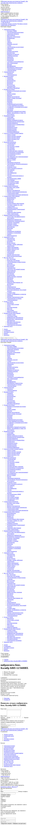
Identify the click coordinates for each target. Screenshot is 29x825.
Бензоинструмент (9, 76)
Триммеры (10, 77)
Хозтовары (10, 110)
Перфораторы (11, 38)
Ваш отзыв (4, 716)
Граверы (9, 50)
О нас (5, 737)
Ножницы (10, 99)
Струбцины (10, 108)
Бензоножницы (11, 80)
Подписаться (4, 727)
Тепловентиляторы (12, 323)
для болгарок (10, 145)
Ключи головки (11, 93)
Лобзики (9, 42)
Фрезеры (9, 64)
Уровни (9, 234)
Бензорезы (10, 83)
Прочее (9, 161)
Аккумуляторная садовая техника (16, 262)
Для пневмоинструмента (14, 153)
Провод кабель (11, 250)
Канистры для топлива (13, 260)
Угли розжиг (10, 310)
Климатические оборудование (12, 313)
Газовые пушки (11, 314)
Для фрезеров (11, 184)
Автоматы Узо (11, 240)
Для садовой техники (13, 181)
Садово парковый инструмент (15, 105)
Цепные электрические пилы (15, 297)
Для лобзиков (11, 148)
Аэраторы (10, 263)
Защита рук (10, 140)
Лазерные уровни (12, 224)
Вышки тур (10, 200)
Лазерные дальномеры (13, 222)
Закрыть (3, 799)
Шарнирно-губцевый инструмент (16, 111)
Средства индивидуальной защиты (13, 133)
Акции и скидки (12, 23)
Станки (9, 45)
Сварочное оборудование (14, 212)
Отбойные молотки (12, 55)
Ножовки (9, 101)
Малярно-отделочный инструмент (16, 91)
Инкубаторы (10, 273)
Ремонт (6, 333)
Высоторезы (10, 266)
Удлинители (10, 253)
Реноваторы (10, 60)
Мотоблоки (10, 278)
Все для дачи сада (9, 257)
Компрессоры (11, 118)
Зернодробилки (11, 270)
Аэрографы (10, 117)
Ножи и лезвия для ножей (14, 98)
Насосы (9, 285)
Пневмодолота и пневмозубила (15, 124)
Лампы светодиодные (13, 249)
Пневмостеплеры (12, 129)
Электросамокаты (12, 74)
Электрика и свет (8, 237)
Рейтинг (3, 717)
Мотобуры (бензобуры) (13, 88)
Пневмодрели (11, 126)
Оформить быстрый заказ (19, 823)
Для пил (9, 174)
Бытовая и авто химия (13, 187)
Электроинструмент (9, 29)
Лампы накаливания (12, 247)
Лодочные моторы (12, 307)
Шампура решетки (12, 311)
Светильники (11, 251)
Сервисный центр (9, 736)
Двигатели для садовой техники (16, 269)
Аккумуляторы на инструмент (15, 47)
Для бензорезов (11, 143)
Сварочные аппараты (13, 34)
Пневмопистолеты (12, 127)
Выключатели (11, 238)
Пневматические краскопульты (15, 121)
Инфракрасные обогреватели (15, 317)
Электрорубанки (11, 70)
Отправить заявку (5, 795)
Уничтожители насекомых (14, 325)
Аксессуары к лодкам (13, 304)
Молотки (9, 95)
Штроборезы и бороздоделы (15, 67)
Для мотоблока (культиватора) (15, 152)
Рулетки (9, 230)
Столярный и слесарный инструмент (17, 107)
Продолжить (4, 719)
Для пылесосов (11, 155)
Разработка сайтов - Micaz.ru (9, 786)
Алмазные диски (11, 167)
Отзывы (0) (7, 699)
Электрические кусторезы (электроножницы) (14, 299)
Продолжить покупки (6, 823)
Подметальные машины (13, 288)
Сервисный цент (5, 25)
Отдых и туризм (8, 301)
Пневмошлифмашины (13, 132)
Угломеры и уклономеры (14, 232)
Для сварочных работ (13, 183)
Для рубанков (11, 180)
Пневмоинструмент (9, 115)
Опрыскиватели (11, 287)
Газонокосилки (11, 86)
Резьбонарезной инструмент (15, 104)
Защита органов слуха (13, 139)
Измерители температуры (14, 219)
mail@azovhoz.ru (5, 11)
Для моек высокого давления (15, 151)
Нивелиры (10, 228)
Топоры (9, 92)
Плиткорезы (10, 58)
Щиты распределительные (14, 256)
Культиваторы (11, 275)
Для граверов (10, 170)
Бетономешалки (11, 197)
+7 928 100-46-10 (5, 22)
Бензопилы (10, 82)
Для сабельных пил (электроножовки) (17, 156)
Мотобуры (10, 279)
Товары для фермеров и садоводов (16, 294)
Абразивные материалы (13, 162)
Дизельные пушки (12, 316)
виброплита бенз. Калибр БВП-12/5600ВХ (15, 661)
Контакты (13, 25)
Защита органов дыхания (14, 136)
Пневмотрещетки (12, 130)
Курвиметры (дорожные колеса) (16, 221)
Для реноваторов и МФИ (14, 178)
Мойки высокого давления (14, 276)
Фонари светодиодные (13, 254)
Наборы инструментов (13, 96)
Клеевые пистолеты (12, 51)
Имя (2, 791)
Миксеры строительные (13, 36)
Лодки (9, 306)
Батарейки (10, 241)
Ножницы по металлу (13, 54)
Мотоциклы (10, 303)
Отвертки (9, 102)
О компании (4, 23)
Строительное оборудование (12, 196)
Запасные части (8, 326)
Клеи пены (10, 189)
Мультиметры (11, 227)
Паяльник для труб (12, 44)
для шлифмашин (11, 158)
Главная (6, 659)
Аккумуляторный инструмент (15, 32)
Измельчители (11, 272)
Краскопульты (11, 53)
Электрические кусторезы (14, 69)
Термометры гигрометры (14, 231)
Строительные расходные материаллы (17, 194)
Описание (6, 698)
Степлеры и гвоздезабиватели (15, 61)
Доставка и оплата (22, 23)
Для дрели (10, 171)
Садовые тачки (11, 292)
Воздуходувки (11, 85)
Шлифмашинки (11, 66)
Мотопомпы (10, 281)
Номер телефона (23, 791)
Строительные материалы (11, 186)
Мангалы (9, 308)
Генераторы (10, 79)
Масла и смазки (11, 159)
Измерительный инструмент (12, 215)
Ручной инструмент (9, 89)
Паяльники (10, 57)
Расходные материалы (10, 142)
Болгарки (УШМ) (12, 31)
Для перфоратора (12, 172)
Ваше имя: (3, 709)
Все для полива (11, 259)
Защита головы (11, 134)
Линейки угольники (12, 225)
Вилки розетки (11, 243)
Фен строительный (12, 63)
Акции (6, 329)
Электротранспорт (9, 72)
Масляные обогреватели (13, 322)
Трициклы (10, 73)
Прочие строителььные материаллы (17, 191)
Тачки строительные (12, 213)
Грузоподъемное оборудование (15, 203)
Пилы (8, 39)
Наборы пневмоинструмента (15, 120)
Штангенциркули (12, 235)
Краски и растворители (13, 190)
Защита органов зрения (13, 137)
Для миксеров (11, 149)
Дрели (9, 41)
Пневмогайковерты (12, 123)
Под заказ (3, 691)
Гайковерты (10, 48)
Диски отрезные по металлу (14, 168)
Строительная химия (13, 193)
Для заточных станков (13, 146)
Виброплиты (10, 199)
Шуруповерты (11, 35)
